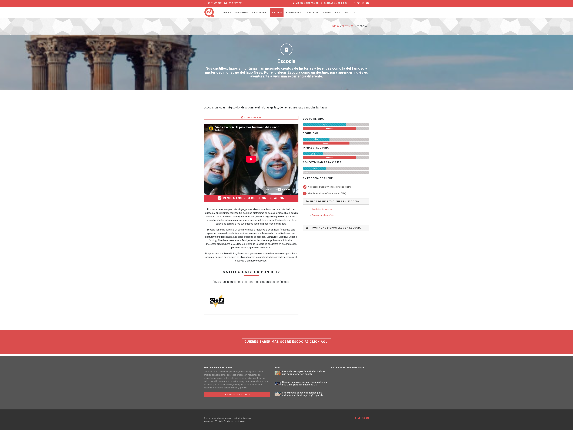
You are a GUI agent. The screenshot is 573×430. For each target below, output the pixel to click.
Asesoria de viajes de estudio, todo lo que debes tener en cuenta (303, 372)
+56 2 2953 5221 (214, 3)
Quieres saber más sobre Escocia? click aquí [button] (286, 341)
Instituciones (293, 13)
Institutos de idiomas (322, 209)
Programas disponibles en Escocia (334, 227)
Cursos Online (259, 13)
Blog (337, 13)
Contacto (349, 13)
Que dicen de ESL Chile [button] (237, 394)
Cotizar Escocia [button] (252, 117)
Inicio (335, 26)
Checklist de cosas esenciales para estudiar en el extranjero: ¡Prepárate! (303, 394)
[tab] (336, 201)
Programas (241, 13)
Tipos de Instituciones (318, 13)
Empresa (226, 13)
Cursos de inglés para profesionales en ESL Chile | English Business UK (304, 383)
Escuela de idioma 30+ (323, 215)
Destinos (277, 13)
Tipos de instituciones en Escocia (334, 201)
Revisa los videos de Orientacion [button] (253, 198)
